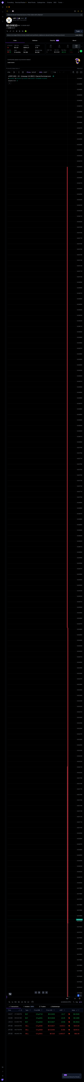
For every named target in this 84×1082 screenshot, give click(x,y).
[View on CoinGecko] (26, 31)
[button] (19, 1010)
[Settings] (3, 1076)
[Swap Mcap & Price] (6, 27)
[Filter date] (21, 1010)
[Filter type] (30, 1010)
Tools (60, 2)
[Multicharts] (3, 1067)
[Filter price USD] (54, 1010)
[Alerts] (3, 1071)
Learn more (78, 35)
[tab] (15, 40)
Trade (78, 31)
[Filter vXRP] (64, 1010)
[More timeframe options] (81, 46)
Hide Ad (79, 68)
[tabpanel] (44, 49)
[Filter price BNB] (42, 1010)
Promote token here (12, 68)
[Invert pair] (26, 18)
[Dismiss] (80, 1075)
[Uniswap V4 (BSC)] (13, 11)
